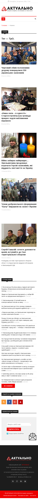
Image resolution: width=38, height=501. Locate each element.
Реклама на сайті (23, 495)
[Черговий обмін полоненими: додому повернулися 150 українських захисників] (19, 53)
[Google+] (21, 482)
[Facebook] (17, 482)
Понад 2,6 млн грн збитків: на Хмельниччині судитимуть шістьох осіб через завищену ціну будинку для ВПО (17, 320)
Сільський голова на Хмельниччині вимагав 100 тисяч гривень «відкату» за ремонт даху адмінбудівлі (17, 348)
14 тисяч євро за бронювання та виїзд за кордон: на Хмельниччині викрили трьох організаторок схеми (18, 368)
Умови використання (9, 495)
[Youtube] (25, 482)
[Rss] (12, 482)
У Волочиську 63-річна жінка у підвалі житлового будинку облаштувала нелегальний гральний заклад (18, 289)
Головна (4, 25)
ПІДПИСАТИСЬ (13, 429)
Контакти (33, 495)
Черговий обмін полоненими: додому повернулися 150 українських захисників (15, 70)
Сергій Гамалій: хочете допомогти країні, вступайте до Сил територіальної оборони (18, 252)
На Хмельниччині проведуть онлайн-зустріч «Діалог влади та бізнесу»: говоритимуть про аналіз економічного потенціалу (16, 361)
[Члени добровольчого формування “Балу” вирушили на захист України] (19, 189)
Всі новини (8, 386)
